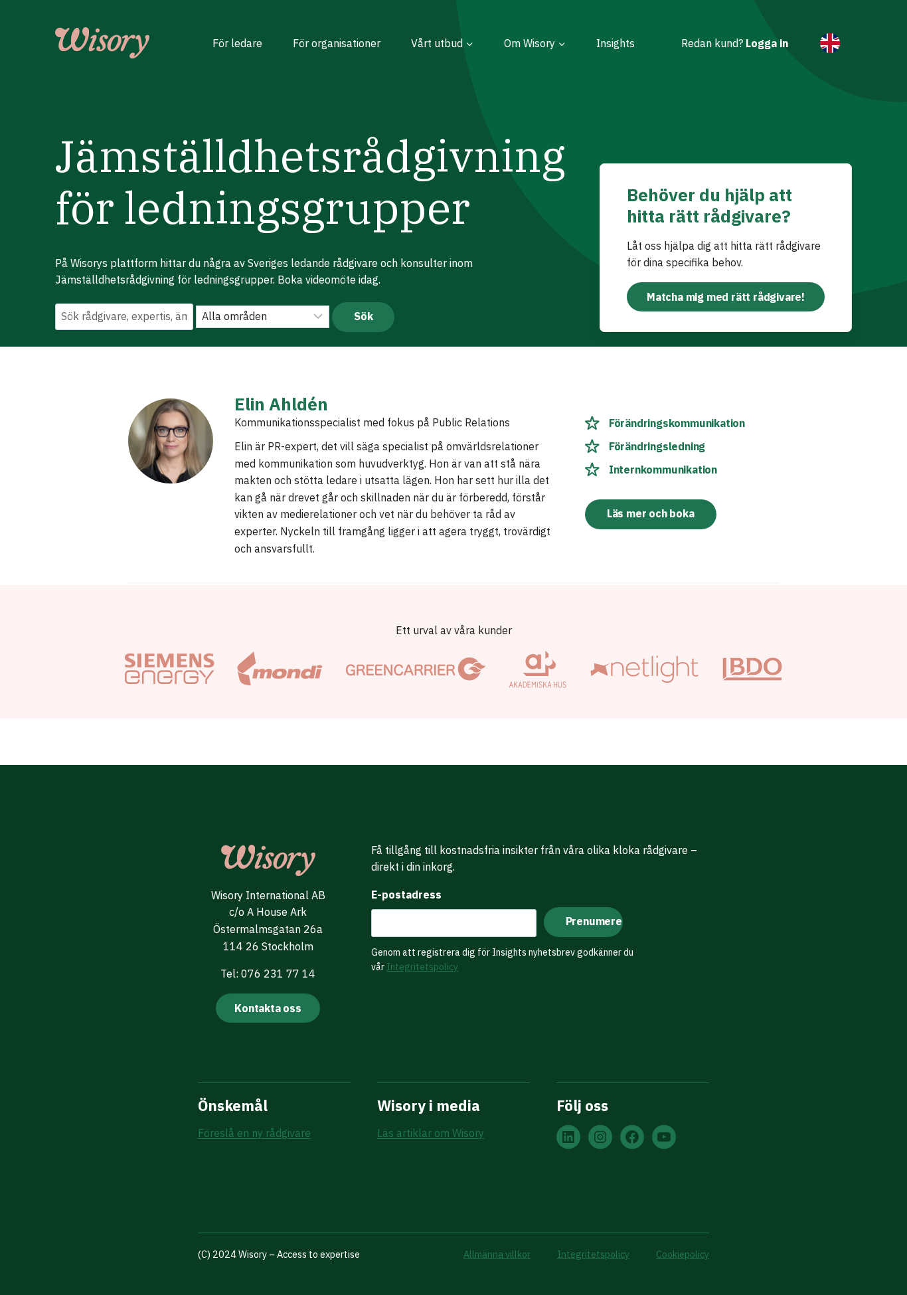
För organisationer (336, 43)
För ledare (237, 43)
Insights (615, 43)
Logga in (767, 43)
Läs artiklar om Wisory (430, 1133)
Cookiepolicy (682, 1254)
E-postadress (406, 894)
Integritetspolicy (422, 967)
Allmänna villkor (497, 1254)
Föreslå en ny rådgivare (254, 1133)
